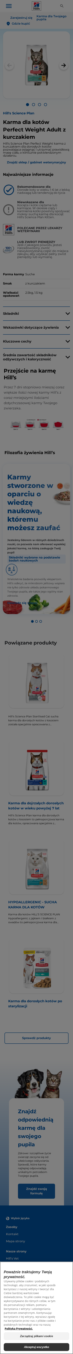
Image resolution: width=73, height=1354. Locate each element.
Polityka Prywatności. (19, 1328)
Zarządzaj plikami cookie (36, 1336)
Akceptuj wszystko (36, 1347)
